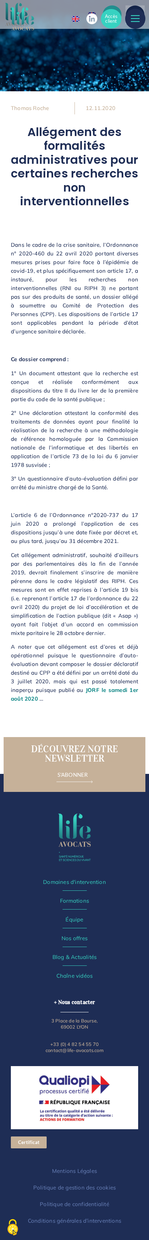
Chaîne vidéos (74, 975)
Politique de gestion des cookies (74, 1187)
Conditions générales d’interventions (74, 1220)
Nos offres (74, 938)
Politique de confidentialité (74, 1204)
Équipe (74, 919)
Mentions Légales (74, 1170)
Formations (74, 900)
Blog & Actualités (74, 957)
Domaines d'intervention (74, 881)
